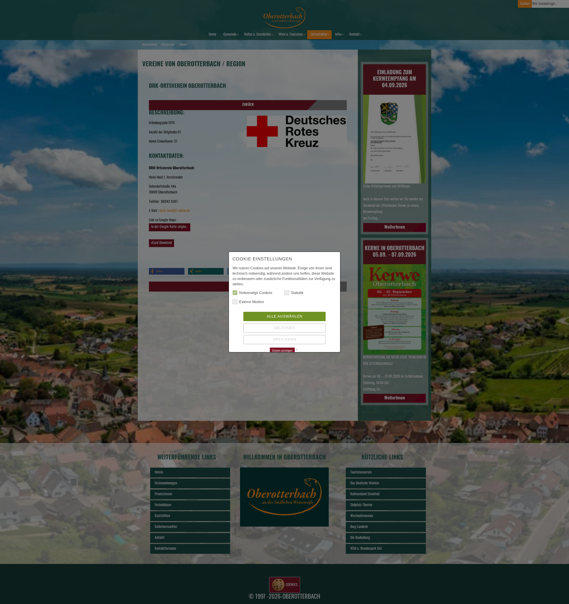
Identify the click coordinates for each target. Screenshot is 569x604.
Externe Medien (251, 302)
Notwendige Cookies (255, 293)
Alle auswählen (285, 316)
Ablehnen (284, 328)
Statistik (297, 293)
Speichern (284, 339)
